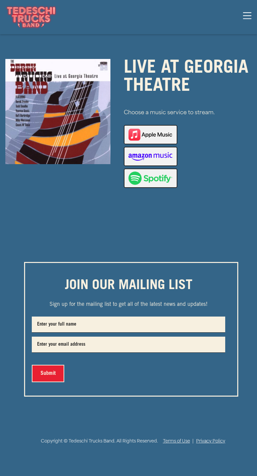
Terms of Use (176, 441)
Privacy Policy (210, 441)
